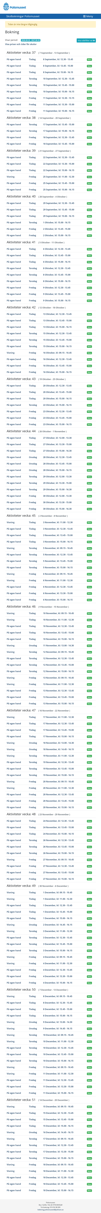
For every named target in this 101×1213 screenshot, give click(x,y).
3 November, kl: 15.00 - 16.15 (58, 541)
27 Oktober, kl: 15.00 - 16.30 (57, 450)
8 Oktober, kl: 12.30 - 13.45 (56, 268)
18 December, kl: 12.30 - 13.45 (58, 1177)
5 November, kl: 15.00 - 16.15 (58, 567)
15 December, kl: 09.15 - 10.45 (58, 1106)
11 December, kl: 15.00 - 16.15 (58, 1093)
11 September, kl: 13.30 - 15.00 (58, 104)
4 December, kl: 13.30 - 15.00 (57, 976)
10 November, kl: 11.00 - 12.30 (58, 619)
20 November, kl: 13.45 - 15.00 (58, 800)
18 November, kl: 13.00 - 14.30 (58, 742)
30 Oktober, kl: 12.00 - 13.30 (57, 495)
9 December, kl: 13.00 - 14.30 (57, 1022)
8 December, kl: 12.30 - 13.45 (57, 1002)
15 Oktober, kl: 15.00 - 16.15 (57, 346)
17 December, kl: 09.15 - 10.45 (58, 1138)
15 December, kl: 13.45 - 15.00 (58, 1119)
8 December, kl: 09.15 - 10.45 (57, 996)
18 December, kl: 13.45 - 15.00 (58, 1183)
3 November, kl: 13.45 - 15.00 (58, 535)
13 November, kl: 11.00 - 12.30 (58, 684)
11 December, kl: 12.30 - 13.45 (58, 1080)
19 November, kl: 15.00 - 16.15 (58, 775)
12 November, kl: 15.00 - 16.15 (58, 671)
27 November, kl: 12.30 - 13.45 (58, 866)
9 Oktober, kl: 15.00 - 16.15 (56, 300)
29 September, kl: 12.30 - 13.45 (58, 203)
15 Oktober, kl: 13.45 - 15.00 (57, 339)
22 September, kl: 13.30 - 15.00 (58, 163)
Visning (10, 176)
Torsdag (33, 78)
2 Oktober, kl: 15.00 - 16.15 (56, 235)
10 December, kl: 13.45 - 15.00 (58, 1054)
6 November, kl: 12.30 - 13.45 (58, 586)
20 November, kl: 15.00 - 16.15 (58, 807)
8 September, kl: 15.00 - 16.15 (58, 72)
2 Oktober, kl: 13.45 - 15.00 (56, 228)
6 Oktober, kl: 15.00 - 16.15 (56, 261)
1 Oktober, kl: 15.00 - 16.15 (56, 222)
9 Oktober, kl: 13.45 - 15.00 (56, 294)
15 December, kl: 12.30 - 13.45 (58, 1113)
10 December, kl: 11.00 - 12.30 (58, 1041)
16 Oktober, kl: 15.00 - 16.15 (57, 372)
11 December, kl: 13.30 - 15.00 (58, 1086)
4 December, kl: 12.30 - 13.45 (57, 969)
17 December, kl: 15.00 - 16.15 (58, 1158)
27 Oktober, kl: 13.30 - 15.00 (57, 444)
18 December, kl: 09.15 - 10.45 (58, 1164)
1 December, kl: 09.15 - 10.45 (57, 892)
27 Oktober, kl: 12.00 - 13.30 (57, 437)
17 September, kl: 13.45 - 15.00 (58, 124)
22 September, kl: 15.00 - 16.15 (58, 170)
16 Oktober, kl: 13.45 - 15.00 (57, 365)
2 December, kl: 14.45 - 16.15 (57, 924)
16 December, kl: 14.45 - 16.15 (58, 1132)
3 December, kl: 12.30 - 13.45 (57, 937)
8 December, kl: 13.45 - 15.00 (57, 1009)
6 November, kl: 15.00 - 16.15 (58, 599)
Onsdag (33, 457)
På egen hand (14, 59)
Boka (89, 59)
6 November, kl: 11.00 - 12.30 (58, 580)
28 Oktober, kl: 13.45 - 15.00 (57, 463)
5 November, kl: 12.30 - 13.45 (58, 554)
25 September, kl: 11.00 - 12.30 (58, 176)
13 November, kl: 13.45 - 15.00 (58, 697)
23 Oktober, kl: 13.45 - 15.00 (57, 417)
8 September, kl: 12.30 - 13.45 (58, 59)
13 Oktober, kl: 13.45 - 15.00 (57, 320)
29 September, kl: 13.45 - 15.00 (58, 209)
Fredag (32, 98)
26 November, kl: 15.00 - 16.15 (58, 853)
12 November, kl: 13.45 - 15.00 (58, 664)
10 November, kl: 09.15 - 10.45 (58, 613)
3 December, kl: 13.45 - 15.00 (57, 944)
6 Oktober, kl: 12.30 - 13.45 (56, 248)
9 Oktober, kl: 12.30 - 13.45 (56, 287)
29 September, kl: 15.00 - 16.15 (58, 216)
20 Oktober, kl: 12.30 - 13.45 (57, 385)
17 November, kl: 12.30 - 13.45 (58, 723)
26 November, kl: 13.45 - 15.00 (58, 846)
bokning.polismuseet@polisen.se (51, 1210)
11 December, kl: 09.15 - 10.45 (58, 1067)
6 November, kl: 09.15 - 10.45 (58, 573)
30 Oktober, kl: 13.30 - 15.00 (57, 502)
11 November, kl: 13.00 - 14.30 (58, 645)
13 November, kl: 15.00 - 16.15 (58, 703)
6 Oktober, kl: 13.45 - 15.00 (56, 255)
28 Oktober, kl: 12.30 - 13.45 (57, 457)
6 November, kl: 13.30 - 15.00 (58, 593)
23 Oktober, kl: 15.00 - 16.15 (57, 424)
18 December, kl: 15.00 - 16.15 (58, 1190)
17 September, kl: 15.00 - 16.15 (58, 130)
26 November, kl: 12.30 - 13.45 (58, 840)
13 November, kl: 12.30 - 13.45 (58, 690)
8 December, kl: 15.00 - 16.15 (57, 1015)
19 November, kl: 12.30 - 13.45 (58, 762)
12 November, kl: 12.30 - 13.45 (58, 658)
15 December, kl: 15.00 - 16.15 (58, 1125)
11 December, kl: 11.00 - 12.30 (58, 1073)
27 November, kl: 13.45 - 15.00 (58, 872)
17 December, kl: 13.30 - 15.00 (58, 1151)
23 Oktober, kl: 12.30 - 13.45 (57, 411)
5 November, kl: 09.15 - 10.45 (58, 548)
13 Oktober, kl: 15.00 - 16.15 (57, 327)
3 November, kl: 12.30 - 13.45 (58, 528)
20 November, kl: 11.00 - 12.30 (58, 788)
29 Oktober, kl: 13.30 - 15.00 (57, 483)
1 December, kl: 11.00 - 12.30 (57, 898)
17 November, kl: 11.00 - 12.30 (58, 717)
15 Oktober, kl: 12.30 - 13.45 (57, 333)
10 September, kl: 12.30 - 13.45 (58, 78)
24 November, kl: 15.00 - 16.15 (58, 833)
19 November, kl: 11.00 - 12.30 (58, 755)
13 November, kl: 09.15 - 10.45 (58, 677)
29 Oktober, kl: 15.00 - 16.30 (57, 489)
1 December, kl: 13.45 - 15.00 (57, 911)
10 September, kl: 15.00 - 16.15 (58, 91)
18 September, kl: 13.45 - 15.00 (58, 143)
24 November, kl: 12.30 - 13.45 (58, 820)
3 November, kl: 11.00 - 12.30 (58, 522)
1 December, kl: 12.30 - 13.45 (57, 905)
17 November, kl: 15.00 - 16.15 (58, 736)
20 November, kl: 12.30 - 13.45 (58, 794)
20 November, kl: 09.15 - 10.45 (58, 781)
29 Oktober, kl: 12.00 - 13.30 (57, 476)
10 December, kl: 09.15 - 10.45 (58, 1035)
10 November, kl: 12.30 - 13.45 (58, 626)
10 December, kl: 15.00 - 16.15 (58, 1060)
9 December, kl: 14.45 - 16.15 (57, 1028)
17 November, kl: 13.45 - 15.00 (58, 730)
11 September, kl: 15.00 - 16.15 (58, 110)
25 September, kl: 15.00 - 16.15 (58, 189)
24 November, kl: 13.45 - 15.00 (58, 827)
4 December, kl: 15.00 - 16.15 (57, 982)
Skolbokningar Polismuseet (22, 16)
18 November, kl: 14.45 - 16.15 (58, 749)
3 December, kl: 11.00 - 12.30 (57, 931)
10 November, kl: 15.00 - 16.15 (58, 639)
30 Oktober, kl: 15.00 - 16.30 (57, 508)
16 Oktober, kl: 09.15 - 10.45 (57, 352)
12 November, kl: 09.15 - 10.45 (58, 652)
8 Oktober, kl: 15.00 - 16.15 (56, 281)
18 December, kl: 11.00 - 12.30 (58, 1171)
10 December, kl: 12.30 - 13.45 (58, 1047)
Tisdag (32, 59)
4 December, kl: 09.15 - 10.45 (57, 957)
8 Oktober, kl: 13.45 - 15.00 (56, 274)
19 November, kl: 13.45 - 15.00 (58, 768)
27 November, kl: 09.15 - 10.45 (58, 859)
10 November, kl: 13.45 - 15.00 (58, 632)
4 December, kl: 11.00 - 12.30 (57, 963)
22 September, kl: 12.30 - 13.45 (58, 157)
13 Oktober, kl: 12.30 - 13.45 (57, 314)
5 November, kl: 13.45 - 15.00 (58, 561)
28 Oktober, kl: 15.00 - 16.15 (57, 470)
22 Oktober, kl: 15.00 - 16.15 (57, 405)
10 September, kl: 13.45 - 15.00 (58, 85)
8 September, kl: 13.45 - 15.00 (58, 65)
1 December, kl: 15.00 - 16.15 (57, 918)
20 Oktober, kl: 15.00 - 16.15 (57, 398)
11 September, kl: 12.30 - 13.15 (58, 98)
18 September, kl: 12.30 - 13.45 (58, 137)
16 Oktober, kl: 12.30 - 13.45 (57, 359)
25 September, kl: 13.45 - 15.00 (58, 183)
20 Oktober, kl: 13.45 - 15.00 (57, 392)
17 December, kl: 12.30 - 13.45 (58, 1145)
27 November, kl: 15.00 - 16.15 (58, 878)
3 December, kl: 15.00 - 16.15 (57, 950)
